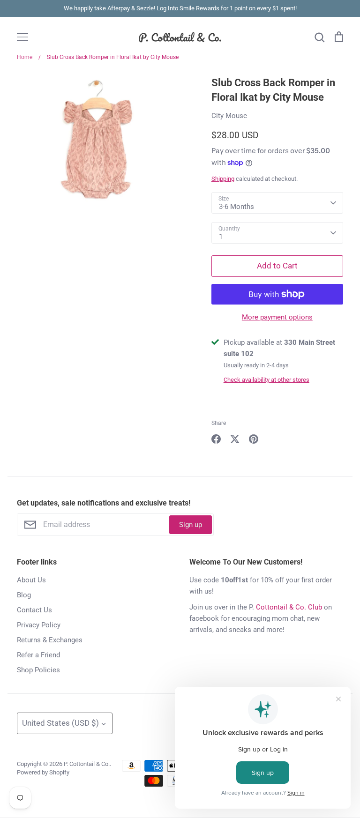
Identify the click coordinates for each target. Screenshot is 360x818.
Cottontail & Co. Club (289, 607)
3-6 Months (236, 206)
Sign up (190, 525)
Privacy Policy (38, 625)
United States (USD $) (60, 723)
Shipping (222, 178)
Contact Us (34, 610)
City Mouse (229, 116)
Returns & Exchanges (49, 640)
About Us (31, 580)
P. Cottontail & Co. (87, 763)
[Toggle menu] (22, 37)
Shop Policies (38, 670)
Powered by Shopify (43, 772)
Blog (24, 595)
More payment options (277, 317)
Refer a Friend (38, 655)
